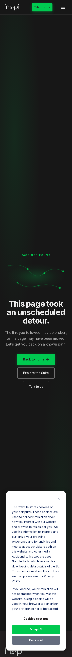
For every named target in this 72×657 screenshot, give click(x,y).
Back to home (33, 359)
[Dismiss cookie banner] (58, 499)
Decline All (36, 640)
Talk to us (40, 7)
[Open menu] (63, 7)
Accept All (36, 629)
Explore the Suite (36, 373)
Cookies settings (36, 618)
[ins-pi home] (12, 7)
